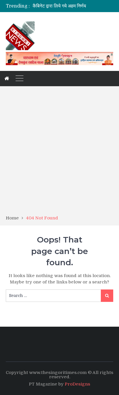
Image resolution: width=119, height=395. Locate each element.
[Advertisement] (59, 152)
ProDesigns (77, 384)
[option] (73, 6)
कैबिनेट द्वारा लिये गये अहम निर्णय (59, 6)
